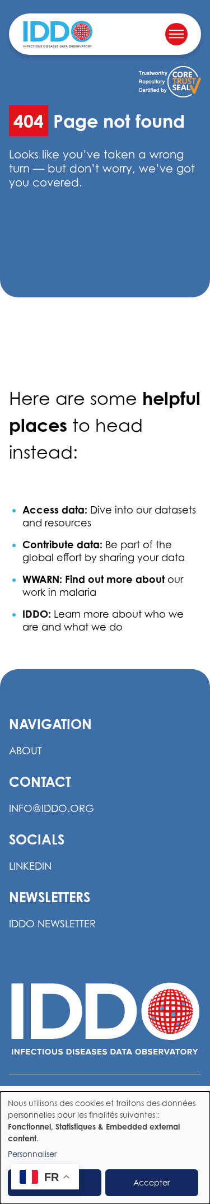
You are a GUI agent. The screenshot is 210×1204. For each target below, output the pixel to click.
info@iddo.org (51, 808)
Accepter (151, 1182)
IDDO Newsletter (52, 924)
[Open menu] (176, 34)
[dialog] (105, 1147)
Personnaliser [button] (32, 1154)
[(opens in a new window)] (169, 81)
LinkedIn (30, 866)
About (25, 751)
